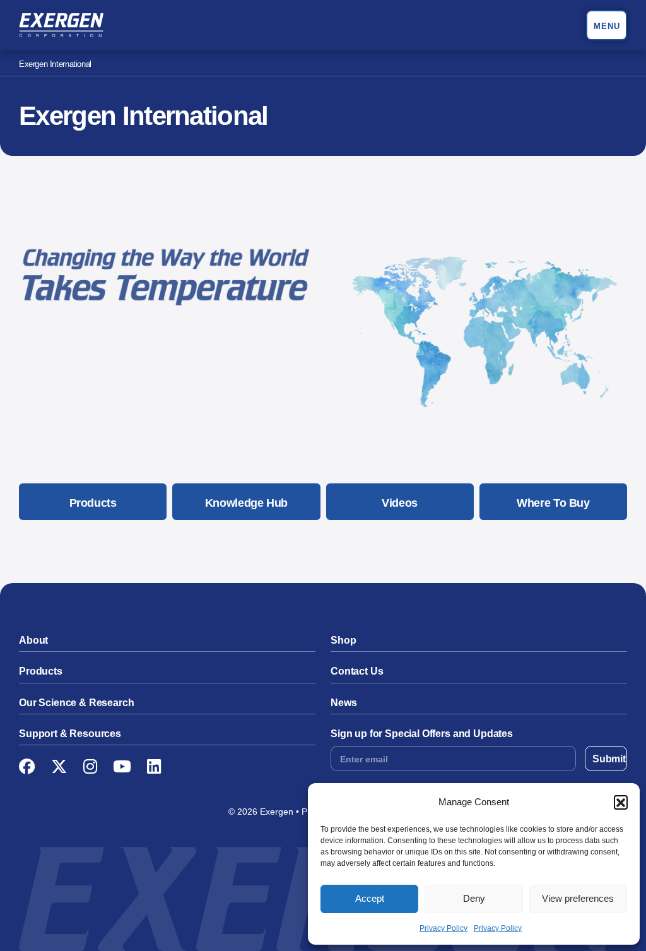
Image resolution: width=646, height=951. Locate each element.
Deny (474, 898)
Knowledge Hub (246, 503)
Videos (400, 503)
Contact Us (357, 671)
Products (93, 503)
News (343, 702)
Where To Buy (553, 503)
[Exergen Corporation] (61, 25)
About (33, 640)
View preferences (578, 898)
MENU (607, 26)
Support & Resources (70, 733)
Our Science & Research (76, 702)
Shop (343, 640)
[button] (620, 802)
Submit (608, 758)
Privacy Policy (443, 928)
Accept (369, 898)
